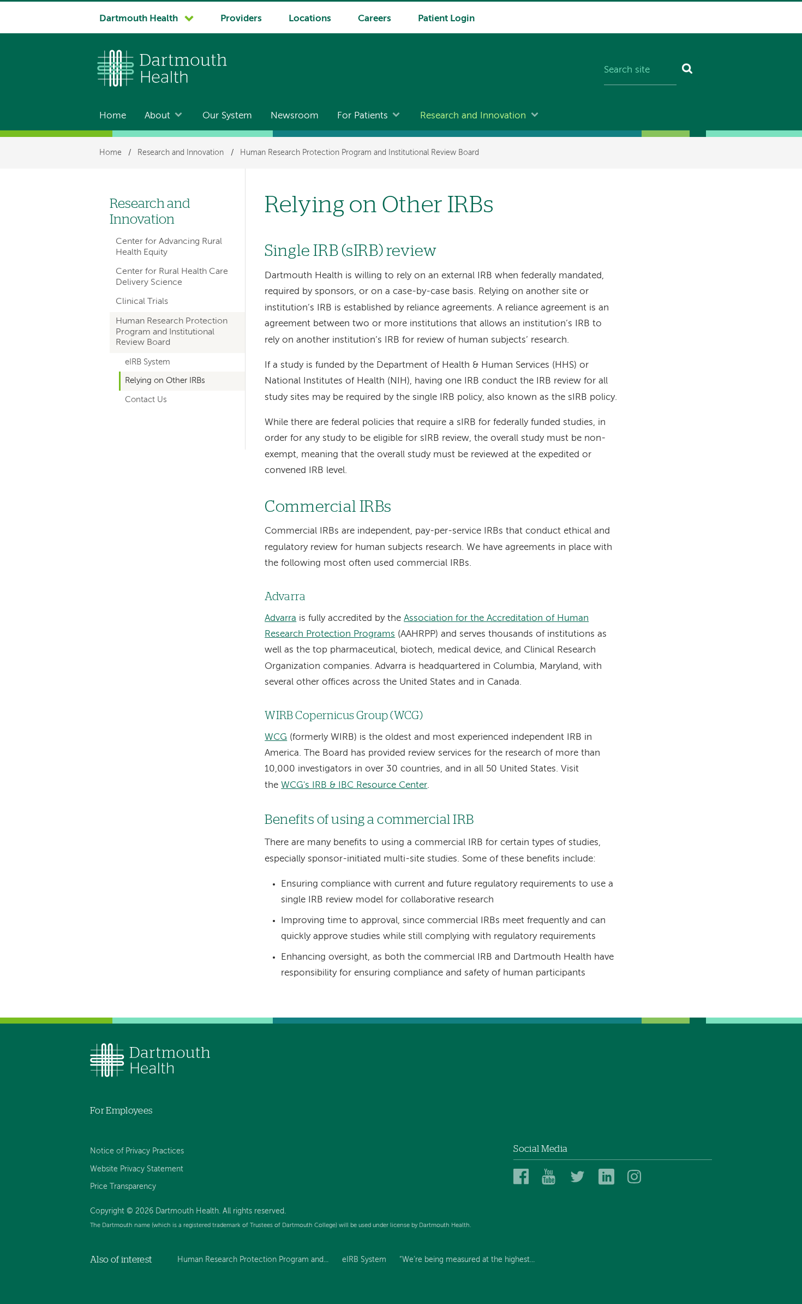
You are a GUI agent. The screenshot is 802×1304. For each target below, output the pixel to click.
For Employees (121, 1110)
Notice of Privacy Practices (137, 1151)
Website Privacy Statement (136, 1169)
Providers (241, 18)
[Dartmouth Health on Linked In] (608, 1177)
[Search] (688, 71)
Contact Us (146, 400)
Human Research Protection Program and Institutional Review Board (359, 153)
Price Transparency (123, 1187)
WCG (276, 737)
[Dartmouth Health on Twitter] (579, 1177)
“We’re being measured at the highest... (467, 1260)
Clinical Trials (142, 301)
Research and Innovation (473, 116)
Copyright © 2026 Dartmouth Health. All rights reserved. (188, 1211)
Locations (310, 18)
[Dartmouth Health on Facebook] (522, 1177)
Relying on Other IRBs (165, 380)
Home (112, 116)
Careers (374, 18)
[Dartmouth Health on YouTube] (551, 1177)
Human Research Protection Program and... (252, 1260)
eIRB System (147, 362)
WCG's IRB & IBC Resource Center (354, 785)
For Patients (362, 116)
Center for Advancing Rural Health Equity (169, 246)
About (157, 116)
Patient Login (446, 18)
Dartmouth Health (138, 18)
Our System (227, 116)
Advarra (280, 618)
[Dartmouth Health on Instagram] (637, 1177)
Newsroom (295, 116)
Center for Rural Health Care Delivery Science (172, 276)
